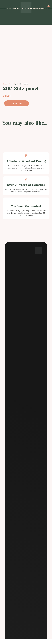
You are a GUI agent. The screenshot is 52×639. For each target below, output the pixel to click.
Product (12, 84)
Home (5, 84)
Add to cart (16, 103)
